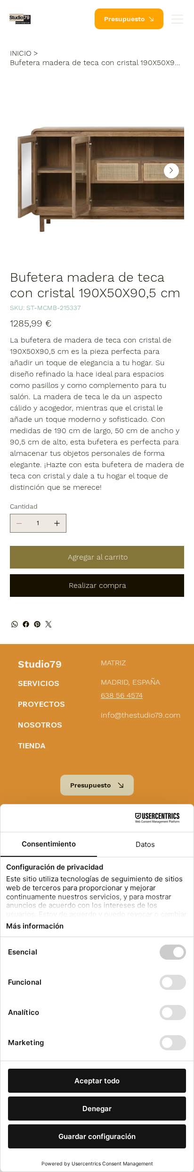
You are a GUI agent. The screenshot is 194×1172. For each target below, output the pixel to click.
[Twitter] (48, 624)
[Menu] (177, 19)
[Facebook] (26, 624)
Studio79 (40, 664)
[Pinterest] (37, 624)
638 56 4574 (122, 695)
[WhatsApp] (14, 624)
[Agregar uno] (57, 523)
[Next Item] (171, 170)
